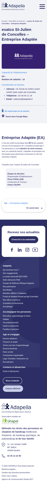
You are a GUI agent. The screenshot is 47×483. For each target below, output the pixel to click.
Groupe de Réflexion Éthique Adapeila (18, 283)
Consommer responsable (13, 355)
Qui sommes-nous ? (11, 270)
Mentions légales (9, 469)
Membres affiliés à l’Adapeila (14, 293)
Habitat (6, 319)
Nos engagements (10, 273)
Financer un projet (10, 342)
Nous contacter (12, 381)
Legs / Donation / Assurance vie (15, 359)
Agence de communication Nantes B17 (17, 479)
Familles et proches (11, 329)
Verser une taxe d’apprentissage (16, 345)
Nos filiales (7, 290)
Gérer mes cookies (9, 476)
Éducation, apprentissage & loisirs (16, 316)
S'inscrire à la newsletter (23, 239)
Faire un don (8, 352)
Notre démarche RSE (11, 280)
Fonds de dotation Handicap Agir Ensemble (20, 297)
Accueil (4, 21)
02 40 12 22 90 (14, 456)
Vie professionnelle (10, 323)
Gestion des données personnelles (16, 473)
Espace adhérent (13, 389)
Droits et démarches (11, 371)
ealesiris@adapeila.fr (23, 99)
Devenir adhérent (10, 339)
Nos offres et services (17, 21)
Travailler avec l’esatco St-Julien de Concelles (20, 165)
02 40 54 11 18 (25, 96)
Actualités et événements (13, 303)
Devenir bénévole (10, 349)
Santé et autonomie (11, 326)
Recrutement (8, 362)
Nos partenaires (9, 287)
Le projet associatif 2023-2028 (15, 277)
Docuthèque (8, 307)
